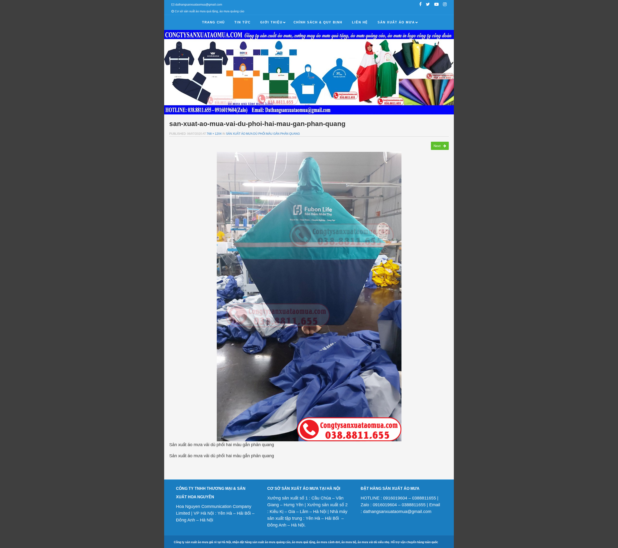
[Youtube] (436, 5)
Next (438, 146)
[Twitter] (428, 5)
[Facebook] (420, 5)
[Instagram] (445, 5)
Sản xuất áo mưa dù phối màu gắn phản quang (263, 133)
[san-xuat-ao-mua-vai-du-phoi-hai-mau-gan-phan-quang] (309, 296)
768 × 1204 (214, 133)
